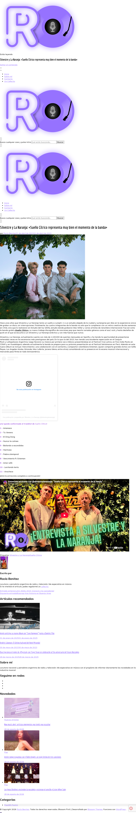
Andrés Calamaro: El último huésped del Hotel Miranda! (20, 642)
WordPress (121, 809)
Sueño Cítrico (36, 555)
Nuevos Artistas (11, 719)
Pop (6, 752)
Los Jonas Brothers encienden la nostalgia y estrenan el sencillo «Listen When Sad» (35, 789)
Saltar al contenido (8, 65)
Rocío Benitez (10, 233)
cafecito (44, 586)
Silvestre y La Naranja (20, 555)
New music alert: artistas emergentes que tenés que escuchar (27, 724)
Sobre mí (8, 76)
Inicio (6, 74)
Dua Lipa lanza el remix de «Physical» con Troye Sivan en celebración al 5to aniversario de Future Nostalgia (39, 652)
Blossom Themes (95, 809)
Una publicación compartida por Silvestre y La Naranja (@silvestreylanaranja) (29, 417)
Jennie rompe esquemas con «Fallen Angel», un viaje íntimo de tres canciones (32, 757)
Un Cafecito (9, 81)
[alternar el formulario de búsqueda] (1, 139)
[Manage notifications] (131, 808)
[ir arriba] (1, 812)
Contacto (8, 79)
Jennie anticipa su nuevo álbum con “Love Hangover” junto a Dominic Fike (27, 633)
